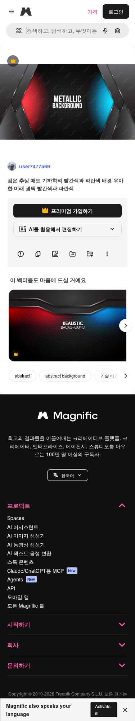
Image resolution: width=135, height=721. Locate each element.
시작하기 (18, 624)
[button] (67, 475)
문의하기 (18, 665)
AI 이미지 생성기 (26, 535)
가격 (92, 11)
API (11, 588)
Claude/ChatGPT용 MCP (41, 570)
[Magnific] (67, 417)
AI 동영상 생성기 (26, 544)
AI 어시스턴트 (23, 526)
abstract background (65, 376)
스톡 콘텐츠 (20, 561)
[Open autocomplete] (16, 30)
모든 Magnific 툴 (25, 605)
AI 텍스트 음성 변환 (29, 553)
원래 (41, 61)
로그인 (115, 11)
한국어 (67, 475)
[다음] (125, 325)
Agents (21, 579)
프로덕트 (18, 505)
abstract (22, 376)
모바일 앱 (18, 596)
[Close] (125, 710)
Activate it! (103, 709)
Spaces (15, 517)
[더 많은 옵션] (107, 254)
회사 (13, 645)
